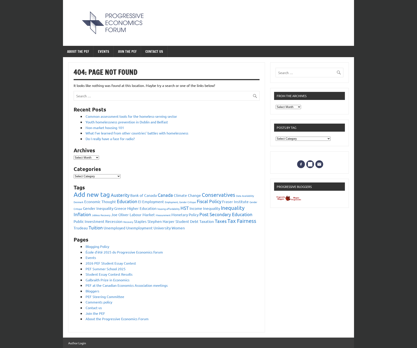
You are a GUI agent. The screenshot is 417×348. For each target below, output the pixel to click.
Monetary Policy (185, 214)
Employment (153, 201)
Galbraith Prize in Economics (107, 280)
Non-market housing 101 (105, 127)
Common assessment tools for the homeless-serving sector (131, 116)
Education (127, 201)
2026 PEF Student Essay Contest (111, 263)
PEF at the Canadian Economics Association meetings (127, 285)
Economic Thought (100, 201)
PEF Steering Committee (105, 296)
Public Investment (89, 221)
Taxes (221, 221)
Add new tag (92, 194)
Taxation (206, 221)
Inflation (82, 214)
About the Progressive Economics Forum (117, 319)
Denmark (78, 202)
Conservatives (218, 195)
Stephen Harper (161, 221)
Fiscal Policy (209, 201)
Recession (113, 221)
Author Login (77, 343)
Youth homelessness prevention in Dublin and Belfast (127, 122)
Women (178, 227)
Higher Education (142, 208)
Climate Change (187, 195)
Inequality (233, 208)
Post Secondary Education (225, 214)
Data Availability (245, 195)
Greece (120, 208)
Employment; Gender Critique (180, 202)
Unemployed (114, 227)
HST (184, 208)
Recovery (128, 222)
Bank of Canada (143, 195)
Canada (165, 195)
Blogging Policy (97, 246)
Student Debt (187, 221)
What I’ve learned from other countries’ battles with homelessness (137, 133)
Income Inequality (205, 208)
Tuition (96, 227)
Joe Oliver (120, 214)
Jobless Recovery (101, 215)
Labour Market (142, 214)
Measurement (163, 215)
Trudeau (81, 227)
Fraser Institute (235, 201)
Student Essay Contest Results (109, 274)
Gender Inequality (98, 208)
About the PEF (78, 51)
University (162, 227)
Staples (140, 221)
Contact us (154, 51)
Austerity (120, 195)
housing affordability (168, 208)
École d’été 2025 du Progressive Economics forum (124, 252)
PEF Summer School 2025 (106, 269)
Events (103, 51)
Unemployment (139, 227)
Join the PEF (127, 51)
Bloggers (92, 291)
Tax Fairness (241, 221)
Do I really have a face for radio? (110, 138)
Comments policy (99, 302)
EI (139, 201)
